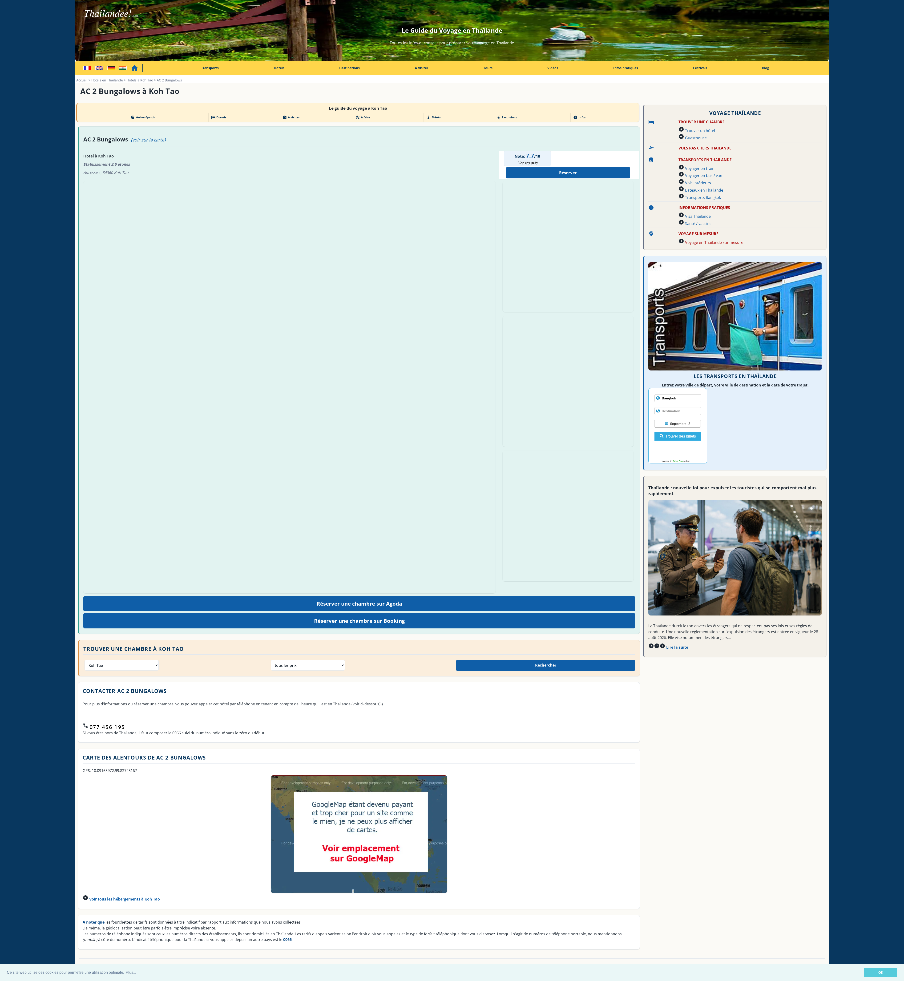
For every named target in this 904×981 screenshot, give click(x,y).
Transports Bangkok (703, 197)
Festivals (700, 68)
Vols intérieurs (698, 182)
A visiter (421, 68)
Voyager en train (699, 168)
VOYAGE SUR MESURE (698, 233)
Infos (579, 117)
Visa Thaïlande (698, 216)
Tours (487, 68)
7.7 (530, 155)
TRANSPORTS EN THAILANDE (705, 159)
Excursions (507, 117)
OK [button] (880, 972)
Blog (765, 68)
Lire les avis (527, 162)
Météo (433, 117)
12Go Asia (678, 460)
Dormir (218, 117)
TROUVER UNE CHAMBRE (701, 122)
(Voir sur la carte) (148, 140)
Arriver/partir (143, 117)
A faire (363, 117)
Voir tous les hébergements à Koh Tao (124, 899)
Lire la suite (677, 647)
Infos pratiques (625, 68)
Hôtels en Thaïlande (107, 80)
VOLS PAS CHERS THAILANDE (704, 148)
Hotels (279, 68)
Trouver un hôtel (700, 130)
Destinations (349, 68)
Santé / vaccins (698, 223)
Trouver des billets (680, 436)
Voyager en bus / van (703, 175)
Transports (210, 68)
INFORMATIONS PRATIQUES (704, 207)
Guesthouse (696, 138)
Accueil (82, 80)
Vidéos (552, 68)
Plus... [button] (131, 972)
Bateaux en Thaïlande (704, 190)
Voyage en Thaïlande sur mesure (714, 242)
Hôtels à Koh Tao (140, 80)
